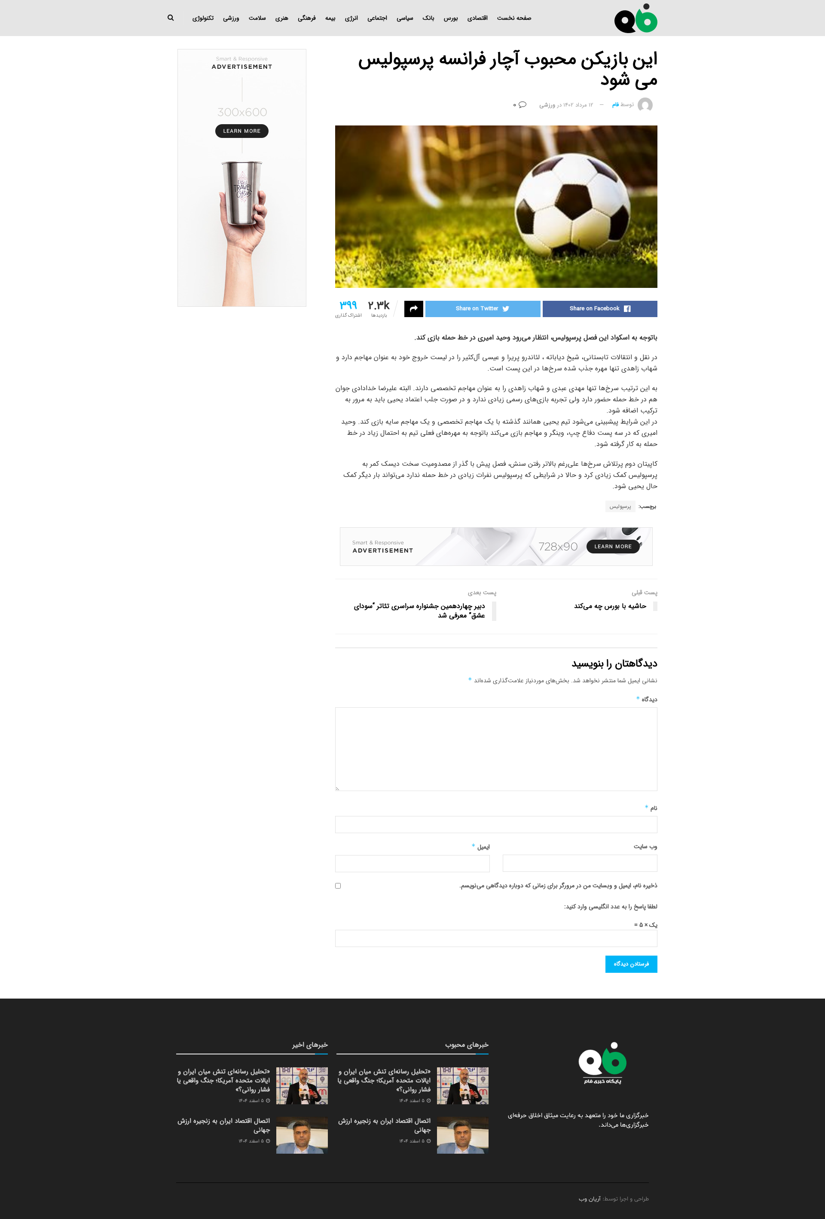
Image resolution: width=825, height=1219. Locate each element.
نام (651, 808)
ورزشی (231, 18)
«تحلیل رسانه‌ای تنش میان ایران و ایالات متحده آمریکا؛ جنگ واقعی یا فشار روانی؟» (384, 1080)
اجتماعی (377, 18)
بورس (451, 18)
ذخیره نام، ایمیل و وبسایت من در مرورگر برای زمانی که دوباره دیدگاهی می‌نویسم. (558, 885)
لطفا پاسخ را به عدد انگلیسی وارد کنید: (610, 906)
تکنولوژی (203, 18)
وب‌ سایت (645, 846)
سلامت (257, 18)
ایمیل (480, 847)
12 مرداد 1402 (578, 105)
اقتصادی (478, 18)
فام (615, 105)
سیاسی (405, 18)
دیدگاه (646, 699)
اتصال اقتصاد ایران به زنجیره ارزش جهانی (384, 1125)
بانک (428, 18)
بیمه (330, 18)
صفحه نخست (514, 18)
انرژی (351, 18)
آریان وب (590, 1199)
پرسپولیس (620, 506)
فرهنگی (307, 18)
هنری (281, 18)
